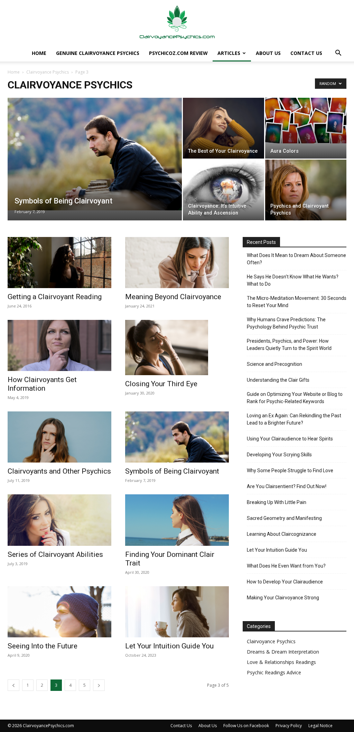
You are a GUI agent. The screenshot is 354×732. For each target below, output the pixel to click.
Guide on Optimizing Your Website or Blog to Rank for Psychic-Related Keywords (295, 397)
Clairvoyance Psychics (47, 72)
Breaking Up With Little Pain (276, 502)
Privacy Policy (289, 726)
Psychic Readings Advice (274, 672)
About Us (268, 53)
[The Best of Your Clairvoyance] (223, 128)
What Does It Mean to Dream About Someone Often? (296, 259)
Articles (228, 53)
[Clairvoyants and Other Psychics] (59, 437)
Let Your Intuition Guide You (169, 646)
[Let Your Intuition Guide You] (177, 611)
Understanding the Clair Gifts (278, 380)
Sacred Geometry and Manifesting (284, 518)
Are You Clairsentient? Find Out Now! (286, 486)
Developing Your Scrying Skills (279, 454)
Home (39, 53)
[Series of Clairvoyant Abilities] (59, 519)
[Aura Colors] (305, 120)
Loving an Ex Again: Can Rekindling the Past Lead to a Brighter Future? (294, 419)
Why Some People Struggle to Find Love (290, 470)
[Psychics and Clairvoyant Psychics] (305, 190)
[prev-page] (13, 685)
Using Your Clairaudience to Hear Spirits (290, 438)
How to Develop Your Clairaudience (285, 581)
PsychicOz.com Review (178, 53)
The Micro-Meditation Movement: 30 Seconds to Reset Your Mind (296, 301)
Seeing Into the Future (42, 646)
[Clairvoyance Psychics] (177, 22)
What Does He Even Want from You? (286, 566)
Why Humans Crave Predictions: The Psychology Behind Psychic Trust (286, 323)
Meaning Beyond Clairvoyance (173, 297)
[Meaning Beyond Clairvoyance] (177, 262)
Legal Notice (320, 726)
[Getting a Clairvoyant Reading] (59, 262)
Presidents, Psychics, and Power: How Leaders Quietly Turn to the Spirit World (289, 344)
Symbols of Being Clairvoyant (172, 471)
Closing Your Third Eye (161, 384)
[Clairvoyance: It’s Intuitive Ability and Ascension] (223, 190)
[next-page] (99, 685)
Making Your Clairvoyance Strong (283, 597)
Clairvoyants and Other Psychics (59, 471)
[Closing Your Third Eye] (177, 347)
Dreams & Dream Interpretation (283, 651)
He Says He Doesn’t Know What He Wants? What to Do (292, 280)
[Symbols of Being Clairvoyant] (95, 154)
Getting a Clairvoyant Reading (55, 297)
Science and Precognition (274, 364)
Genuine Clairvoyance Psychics (97, 53)
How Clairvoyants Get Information (42, 383)
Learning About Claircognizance (281, 534)
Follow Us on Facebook (246, 726)
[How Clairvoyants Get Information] (59, 345)
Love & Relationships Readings (281, 662)
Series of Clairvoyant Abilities (55, 554)
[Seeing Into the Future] (59, 611)
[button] (338, 53)
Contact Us (306, 53)
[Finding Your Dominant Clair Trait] (177, 519)
